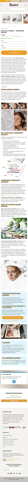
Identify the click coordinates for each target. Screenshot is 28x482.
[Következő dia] (17, 25)
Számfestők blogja (7, 435)
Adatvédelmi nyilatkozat (8, 441)
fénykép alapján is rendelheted (11, 194)
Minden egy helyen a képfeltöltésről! (10, 320)
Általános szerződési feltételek (10, 439)
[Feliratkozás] (24, 469)
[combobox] (14, 9)
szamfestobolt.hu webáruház (17, 346)
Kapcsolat (5, 437)
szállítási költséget (11, 36)
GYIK (4, 446)
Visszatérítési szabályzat (9, 445)
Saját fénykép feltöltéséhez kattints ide (12, 317)
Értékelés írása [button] (14, 400)
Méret (2, 45)
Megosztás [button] (4, 86)
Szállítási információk (8, 443)
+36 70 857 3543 (16, 1)
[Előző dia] (10, 25)
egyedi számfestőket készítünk (17, 420)
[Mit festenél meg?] (25, 9)
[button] (1, 5)
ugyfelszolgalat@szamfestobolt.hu (13, 459)
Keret (2, 40)
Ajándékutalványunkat (8, 362)
